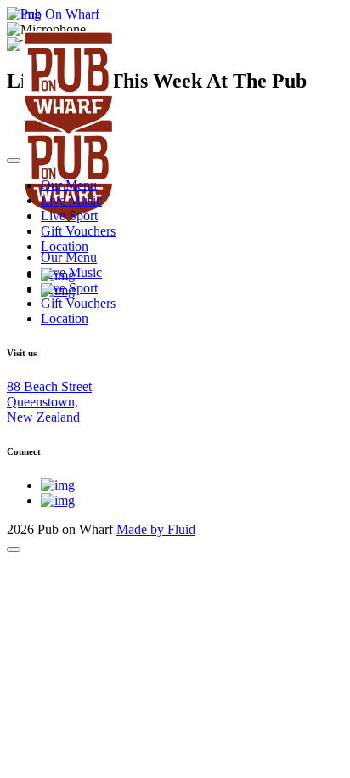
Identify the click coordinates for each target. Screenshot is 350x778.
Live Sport (69, 215)
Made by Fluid (155, 529)
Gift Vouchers (78, 231)
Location (64, 246)
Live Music (71, 200)
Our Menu (69, 185)
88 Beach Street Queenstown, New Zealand (49, 401)
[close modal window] (13, 549)
